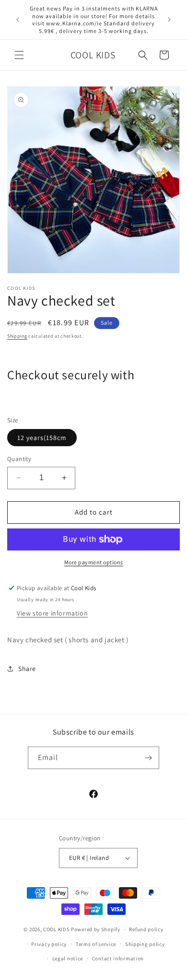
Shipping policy (145, 944)
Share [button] (27, 668)
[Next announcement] (169, 19)
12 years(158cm (42, 437)
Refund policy (146, 929)
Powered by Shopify (95, 929)
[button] (19, 55)
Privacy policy (49, 944)
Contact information (118, 958)
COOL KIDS (57, 929)
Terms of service (96, 944)
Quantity (19, 459)
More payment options (93, 562)
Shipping (17, 336)
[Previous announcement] (17, 19)
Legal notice (67, 958)
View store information (52, 613)
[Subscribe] (148, 758)
